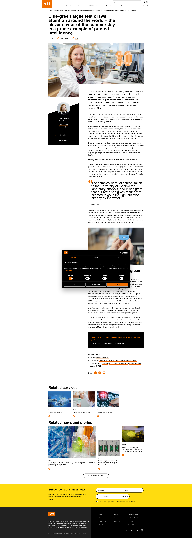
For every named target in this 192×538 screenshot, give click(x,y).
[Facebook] (95, 372)
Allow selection (96, 284)
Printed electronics (102, 357)
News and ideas (133, 514)
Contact (145, 6)
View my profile (63, 140)
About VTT (102, 514)
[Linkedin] (99, 372)
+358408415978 (63, 125)
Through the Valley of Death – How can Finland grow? (118, 360)
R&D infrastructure (95, 6)
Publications (102, 521)
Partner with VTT (133, 518)
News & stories (111, 6)
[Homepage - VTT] (47, 4)
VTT (76, 38)
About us (134, 6)
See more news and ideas (96, 476)
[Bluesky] (104, 372)
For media (131, 521)
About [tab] (118, 257)
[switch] (87, 278)
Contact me (63, 135)
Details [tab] (96, 257)
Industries (69, 6)
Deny (74, 284)
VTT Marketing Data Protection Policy (124, 502)
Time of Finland (132, 525)
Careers (123, 6)
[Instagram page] (142, 531)
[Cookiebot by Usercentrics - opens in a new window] (121, 253)
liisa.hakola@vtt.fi (63, 127)
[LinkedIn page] (137, 531)
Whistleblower (118, 525)
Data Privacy (102, 525)
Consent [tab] (73, 257)
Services (80, 6)
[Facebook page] (126, 531)
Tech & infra (117, 518)
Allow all (117, 284)
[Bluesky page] (132, 531)
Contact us (117, 521)
